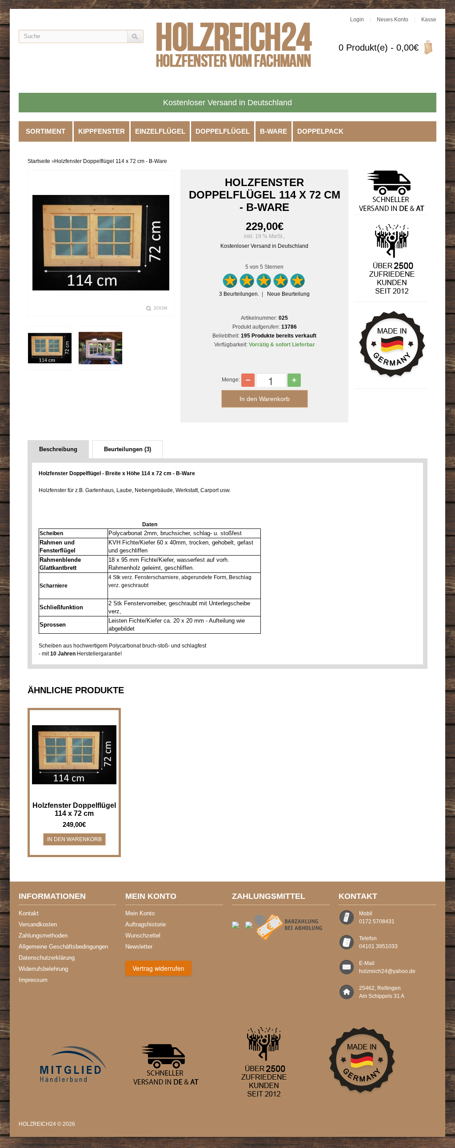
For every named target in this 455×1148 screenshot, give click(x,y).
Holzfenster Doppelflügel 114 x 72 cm (74, 809)
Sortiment (45, 131)
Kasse (428, 19)
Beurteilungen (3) (127, 449)
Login (357, 19)
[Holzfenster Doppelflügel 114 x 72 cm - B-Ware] (49, 347)
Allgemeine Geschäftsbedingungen (63, 946)
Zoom (160, 308)
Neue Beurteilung (288, 294)
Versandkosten (38, 924)
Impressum (33, 980)
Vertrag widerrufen (158, 968)
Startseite (39, 161)
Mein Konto (140, 913)
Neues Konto (392, 19)
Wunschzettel (142, 935)
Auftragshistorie (145, 924)
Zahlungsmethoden (43, 935)
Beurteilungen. (239, 294)
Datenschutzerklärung (47, 957)
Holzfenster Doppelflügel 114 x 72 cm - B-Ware (110, 161)
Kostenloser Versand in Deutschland (264, 246)
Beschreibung (58, 449)
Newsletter (138, 946)
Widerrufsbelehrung (43, 968)
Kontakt (29, 913)
